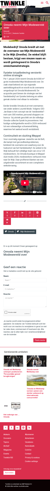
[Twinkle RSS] (29, 428)
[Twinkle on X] (5, 428)
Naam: (6, 276)
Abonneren (29, 434)
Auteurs (6, 434)
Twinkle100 (8, 457)
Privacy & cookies (32, 457)
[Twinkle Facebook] (11, 428)
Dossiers (7, 438)
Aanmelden (9, 473)
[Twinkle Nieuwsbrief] (23, 428)
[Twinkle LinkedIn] (17, 428)
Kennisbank (29, 446)
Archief (6, 446)
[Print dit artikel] (7, 221)
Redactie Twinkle (18, 33)
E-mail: (6, 285)
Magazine (7, 450)
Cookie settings (31, 461)
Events (6, 454)
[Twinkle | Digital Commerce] (13, 4)
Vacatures (29, 442)
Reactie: (7, 294)
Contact (28, 454)
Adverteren (29, 438)
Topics (6, 442)
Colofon (28, 450)
